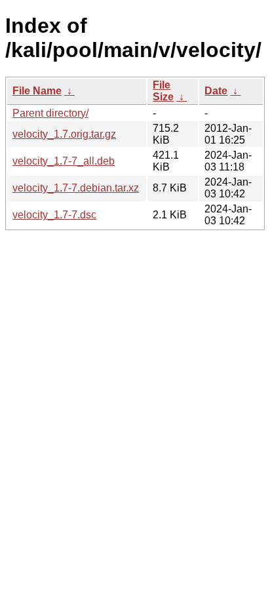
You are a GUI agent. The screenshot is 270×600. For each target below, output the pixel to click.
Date (215, 90)
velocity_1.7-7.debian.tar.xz (75, 187)
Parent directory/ (50, 113)
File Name (37, 90)
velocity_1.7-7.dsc (54, 214)
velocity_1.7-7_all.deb (63, 161)
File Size (163, 90)
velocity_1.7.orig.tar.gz (64, 134)
